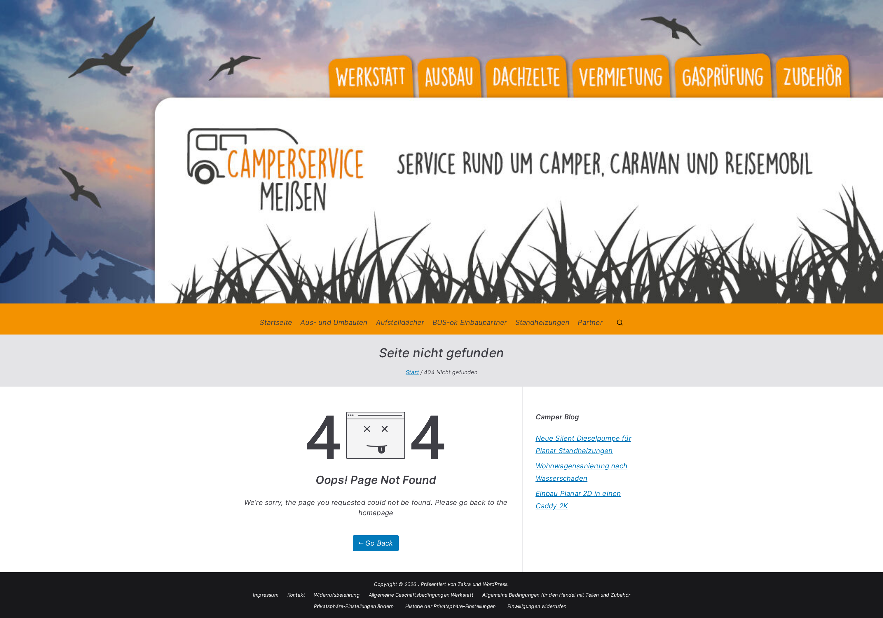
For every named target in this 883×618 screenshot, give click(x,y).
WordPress (495, 584)
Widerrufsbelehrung (337, 595)
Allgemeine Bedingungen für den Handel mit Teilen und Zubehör (556, 595)
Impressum (265, 595)
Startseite (276, 322)
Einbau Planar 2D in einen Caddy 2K (578, 499)
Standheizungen (542, 322)
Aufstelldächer (400, 322)
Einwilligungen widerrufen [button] (536, 606)
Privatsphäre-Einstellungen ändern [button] (354, 606)
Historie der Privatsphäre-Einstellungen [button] (450, 606)
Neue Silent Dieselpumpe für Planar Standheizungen (583, 444)
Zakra (464, 584)
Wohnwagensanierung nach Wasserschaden (582, 472)
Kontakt (296, 595)
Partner (590, 322)
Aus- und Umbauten (333, 322)
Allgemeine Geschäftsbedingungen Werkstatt (421, 595)
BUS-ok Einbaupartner (470, 322)
